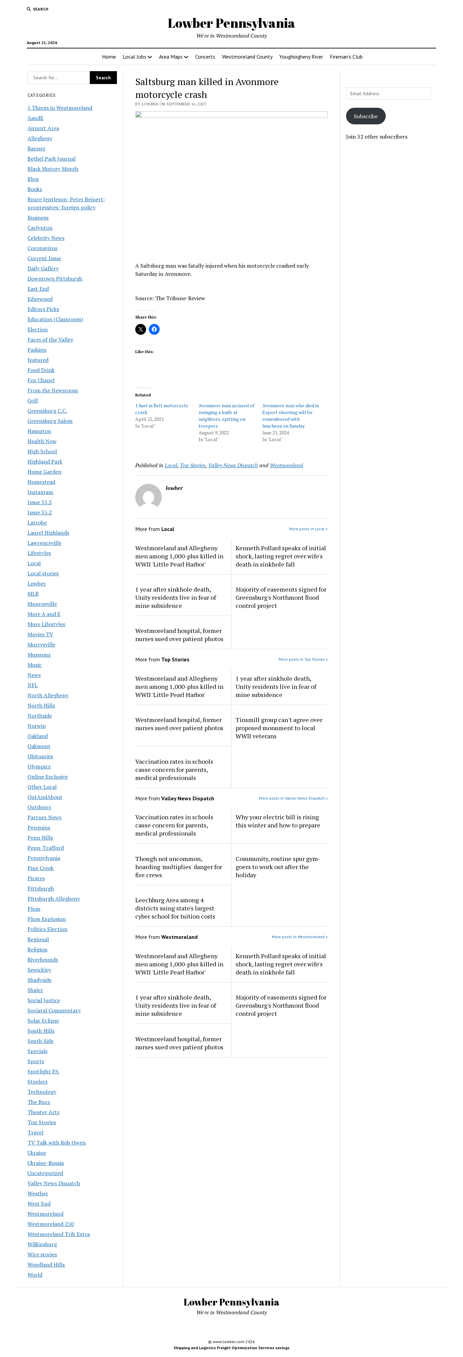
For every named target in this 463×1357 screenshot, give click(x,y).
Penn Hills (40, 837)
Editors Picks (43, 309)
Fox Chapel (41, 380)
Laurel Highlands (48, 532)
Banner (36, 148)
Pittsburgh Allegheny (53, 898)
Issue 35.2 (39, 512)
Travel (35, 1132)
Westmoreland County (247, 56)
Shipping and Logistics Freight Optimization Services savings (231, 1347)
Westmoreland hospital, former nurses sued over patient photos (179, 634)
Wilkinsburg (42, 1244)
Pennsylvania (43, 858)
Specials (37, 1051)
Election (37, 329)
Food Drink (41, 370)
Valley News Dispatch (53, 1183)
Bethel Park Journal (51, 158)
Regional (38, 939)
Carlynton (40, 227)
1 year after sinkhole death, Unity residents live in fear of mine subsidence (175, 597)
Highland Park (44, 461)
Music (34, 665)
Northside (39, 715)
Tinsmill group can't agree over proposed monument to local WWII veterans (279, 728)
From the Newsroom (52, 390)
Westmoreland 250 (50, 1224)
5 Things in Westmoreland (59, 107)
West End (39, 1203)
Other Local (42, 786)
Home (109, 56)
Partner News (44, 817)
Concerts (205, 56)
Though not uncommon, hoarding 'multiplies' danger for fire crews (178, 867)
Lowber (36, 583)
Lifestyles (39, 553)
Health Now (42, 441)
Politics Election (47, 929)
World (34, 1274)
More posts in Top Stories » (303, 659)
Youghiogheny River (301, 56)
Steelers (37, 1081)
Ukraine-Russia (45, 1163)
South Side (40, 1041)
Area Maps (171, 56)
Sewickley (39, 969)
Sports (35, 1061)
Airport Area (43, 128)
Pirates (36, 878)
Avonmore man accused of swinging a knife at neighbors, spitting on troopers (226, 415)
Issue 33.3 (39, 502)
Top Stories (41, 1122)
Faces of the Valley (50, 339)
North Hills (41, 705)
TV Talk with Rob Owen (56, 1142)
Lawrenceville (44, 543)
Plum (33, 908)
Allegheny (39, 138)
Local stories (43, 573)
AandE (35, 118)
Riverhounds (42, 959)
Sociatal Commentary (54, 1010)
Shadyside (39, 980)
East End (38, 288)
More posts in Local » (308, 528)
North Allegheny (47, 695)
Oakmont (39, 746)
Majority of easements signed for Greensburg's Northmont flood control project (281, 597)
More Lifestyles (46, 624)
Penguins (38, 827)
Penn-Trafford (45, 847)
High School (42, 451)
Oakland (37, 736)
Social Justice (43, 1000)
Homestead (41, 482)
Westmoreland (45, 1213)
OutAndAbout (44, 797)
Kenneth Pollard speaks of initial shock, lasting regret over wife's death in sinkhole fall (281, 556)
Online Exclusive (47, 776)
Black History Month (52, 168)
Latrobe (37, 522)
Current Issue (44, 258)
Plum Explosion (46, 919)
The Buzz (38, 1102)
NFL (32, 685)
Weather (37, 1193)
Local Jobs (134, 56)
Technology (41, 1091)
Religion (37, 949)
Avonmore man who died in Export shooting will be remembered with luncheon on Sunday (290, 415)
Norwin (36, 725)
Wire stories (42, 1254)
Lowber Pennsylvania (231, 23)
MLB (33, 593)
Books (34, 189)
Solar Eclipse (43, 1020)
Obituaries (40, 756)
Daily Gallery (43, 268)
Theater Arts (43, 1112)
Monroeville (42, 604)
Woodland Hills (46, 1264)
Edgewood (40, 299)
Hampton (39, 431)
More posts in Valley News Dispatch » (293, 798)
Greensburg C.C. (47, 410)
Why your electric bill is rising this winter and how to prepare (278, 821)
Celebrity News (45, 238)
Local (34, 563)
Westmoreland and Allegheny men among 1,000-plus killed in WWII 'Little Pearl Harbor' (179, 556)
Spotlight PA (43, 1071)
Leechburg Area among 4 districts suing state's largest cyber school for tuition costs (175, 908)
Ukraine (36, 1152)
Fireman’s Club (346, 56)
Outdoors (39, 807)
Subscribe (366, 116)
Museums (39, 654)
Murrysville (41, 644)
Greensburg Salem (50, 421)
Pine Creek (40, 868)
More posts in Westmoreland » (300, 936)
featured (37, 360)
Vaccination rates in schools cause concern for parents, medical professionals (174, 769)
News (34, 675)
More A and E (43, 614)
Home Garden (44, 471)
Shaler (35, 990)
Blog (33, 179)
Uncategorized (45, 1173)
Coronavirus (42, 248)
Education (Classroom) (55, 319)
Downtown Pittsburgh (54, 278)
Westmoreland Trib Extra (58, 1234)
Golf (32, 400)
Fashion (36, 349)
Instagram (40, 492)
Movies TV (40, 634)
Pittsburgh (40, 888)
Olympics (39, 766)
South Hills (41, 1030)
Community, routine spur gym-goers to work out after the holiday (278, 867)
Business (37, 217)
